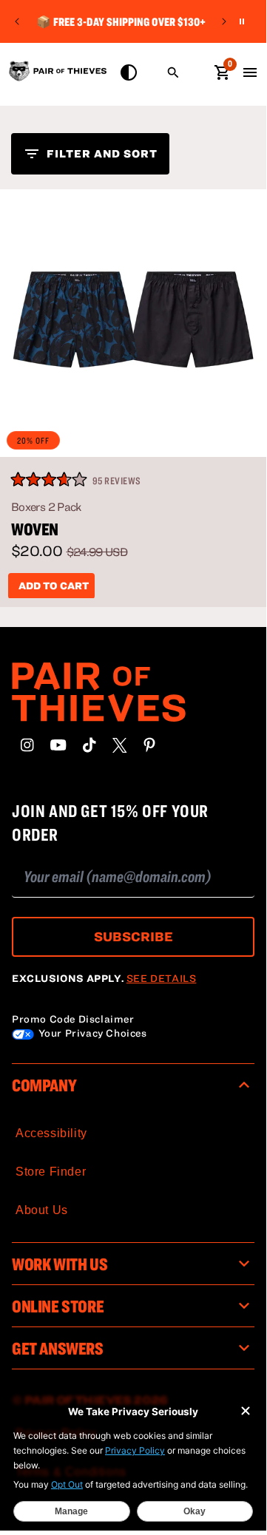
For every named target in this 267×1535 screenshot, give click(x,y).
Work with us (59, 1263)
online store (58, 1305)
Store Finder (51, 1171)
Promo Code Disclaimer (73, 1019)
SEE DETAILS (161, 978)
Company (44, 1084)
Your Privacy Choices (91, 1033)
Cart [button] (222, 71)
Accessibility (51, 1133)
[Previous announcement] (17, 21)
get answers (58, 1348)
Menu (250, 72)
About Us (42, 1210)
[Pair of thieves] (133, 692)
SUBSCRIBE (133, 936)
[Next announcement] (224, 21)
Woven (34, 529)
